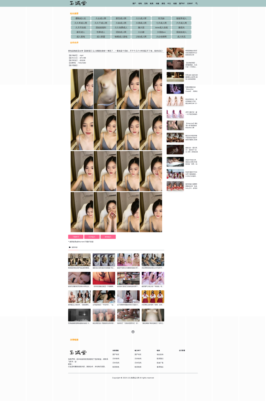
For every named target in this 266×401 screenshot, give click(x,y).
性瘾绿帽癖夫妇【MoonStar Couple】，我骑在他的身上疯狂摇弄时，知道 (191, 91)
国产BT (182, 3)
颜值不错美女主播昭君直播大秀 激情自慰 (130, 268)
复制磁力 (108, 237)
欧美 (151, 3)
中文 (169, 3)
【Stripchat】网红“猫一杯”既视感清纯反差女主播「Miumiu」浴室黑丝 (191, 127)
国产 (134, 3)
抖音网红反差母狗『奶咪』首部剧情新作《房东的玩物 (159, 305)
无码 (146, 3)
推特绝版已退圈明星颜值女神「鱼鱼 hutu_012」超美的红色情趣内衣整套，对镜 (191, 188)
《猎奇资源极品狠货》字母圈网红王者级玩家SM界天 (110, 286)
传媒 (157, 3)
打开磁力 (92, 237)
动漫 (175, 3)
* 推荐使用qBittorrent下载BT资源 (80, 242)
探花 (163, 3)
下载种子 (76, 237)
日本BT (190, 3)
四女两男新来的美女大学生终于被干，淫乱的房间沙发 (159, 268)
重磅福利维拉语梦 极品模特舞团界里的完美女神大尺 (85, 268)
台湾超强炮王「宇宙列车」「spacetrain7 (106, 305)
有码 (140, 3)
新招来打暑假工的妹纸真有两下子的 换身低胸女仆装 (134, 286)
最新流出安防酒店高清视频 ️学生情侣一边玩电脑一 (109, 268)
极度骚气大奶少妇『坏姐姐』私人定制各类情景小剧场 (159, 286)
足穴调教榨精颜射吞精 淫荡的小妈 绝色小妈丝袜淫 (133, 305)
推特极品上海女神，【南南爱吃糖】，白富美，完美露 (85, 305)
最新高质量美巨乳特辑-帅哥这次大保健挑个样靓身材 (85, 286)
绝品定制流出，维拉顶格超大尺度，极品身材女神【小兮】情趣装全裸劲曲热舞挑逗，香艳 (191, 103)
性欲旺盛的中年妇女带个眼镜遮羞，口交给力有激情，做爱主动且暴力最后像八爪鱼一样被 (191, 176)
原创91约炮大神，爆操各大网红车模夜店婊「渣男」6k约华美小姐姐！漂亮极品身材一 (191, 164)
